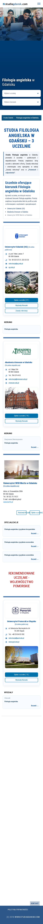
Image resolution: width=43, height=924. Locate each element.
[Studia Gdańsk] (18, 4)
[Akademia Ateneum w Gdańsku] (21, 351)
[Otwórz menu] (38, 3)
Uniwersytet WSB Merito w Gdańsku (19, 215)
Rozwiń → (35, 447)
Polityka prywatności (18, 910)
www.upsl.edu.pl (14, 642)
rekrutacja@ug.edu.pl (16, 264)
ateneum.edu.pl (14, 383)
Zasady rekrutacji (21, 311)
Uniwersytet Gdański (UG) (16, 209)
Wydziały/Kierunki (21, 305)
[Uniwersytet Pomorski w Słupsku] (21, 610)
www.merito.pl (8, 502)
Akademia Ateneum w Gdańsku (17, 212)
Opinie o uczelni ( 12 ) (35, 513)
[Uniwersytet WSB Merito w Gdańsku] (21, 469)
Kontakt (35, 903)
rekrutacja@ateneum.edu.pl (18, 379)
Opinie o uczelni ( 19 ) (21, 416)
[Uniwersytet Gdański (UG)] (21, 236)
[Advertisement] (21, 55)
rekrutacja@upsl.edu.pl (16, 638)
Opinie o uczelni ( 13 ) (21, 675)
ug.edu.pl (12, 267)
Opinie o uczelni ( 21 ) (21, 300)
